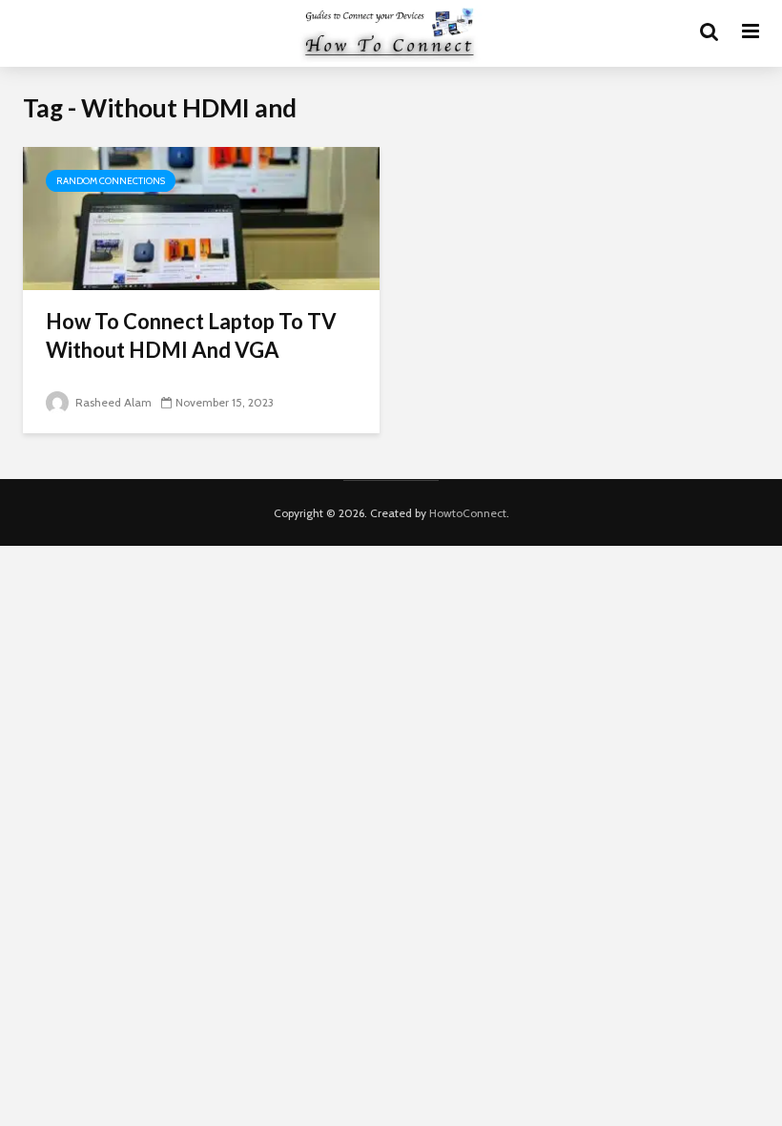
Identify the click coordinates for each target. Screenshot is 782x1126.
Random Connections (110, 181)
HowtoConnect (467, 513)
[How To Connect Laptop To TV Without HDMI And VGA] (201, 217)
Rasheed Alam (112, 402)
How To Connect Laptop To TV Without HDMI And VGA (191, 335)
